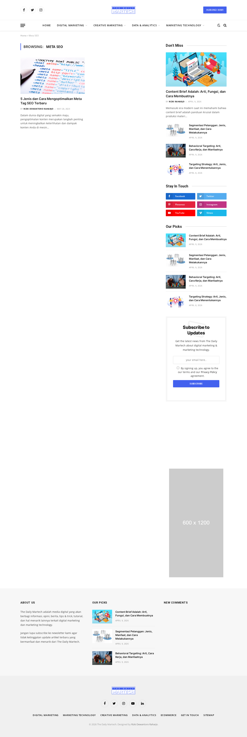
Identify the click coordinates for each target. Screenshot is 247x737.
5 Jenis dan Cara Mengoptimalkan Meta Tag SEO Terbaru (51, 101)
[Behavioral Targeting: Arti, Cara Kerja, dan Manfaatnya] (176, 151)
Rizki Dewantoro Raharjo (39, 108)
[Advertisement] (196, 435)
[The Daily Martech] (123, 10)
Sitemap (208, 715)
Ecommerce (168, 715)
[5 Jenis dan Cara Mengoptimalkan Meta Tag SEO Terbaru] (52, 75)
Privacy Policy (209, 372)
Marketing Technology (183, 25)
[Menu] (22, 25)
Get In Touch (190, 715)
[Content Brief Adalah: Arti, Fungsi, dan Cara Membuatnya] (196, 69)
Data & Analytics (144, 25)
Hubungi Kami (214, 9)
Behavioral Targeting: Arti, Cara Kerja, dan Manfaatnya (206, 147)
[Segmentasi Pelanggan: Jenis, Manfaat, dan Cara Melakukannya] (176, 130)
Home (46, 25)
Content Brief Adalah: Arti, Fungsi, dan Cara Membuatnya (196, 94)
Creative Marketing (108, 25)
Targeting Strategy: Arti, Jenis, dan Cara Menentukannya (207, 166)
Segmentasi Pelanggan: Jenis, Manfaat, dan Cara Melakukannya (207, 129)
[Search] (225, 25)
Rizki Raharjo (176, 101)
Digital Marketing (70, 25)
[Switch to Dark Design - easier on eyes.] (218, 25)
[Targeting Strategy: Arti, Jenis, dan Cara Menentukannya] (176, 169)
